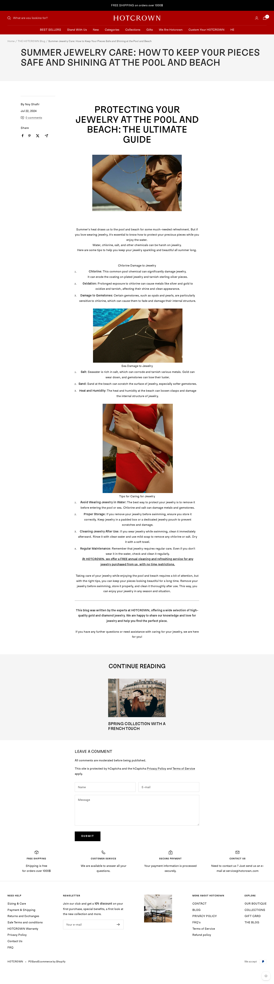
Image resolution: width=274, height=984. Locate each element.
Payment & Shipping (21, 910)
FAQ (10, 947)
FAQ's (196, 922)
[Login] (256, 18)
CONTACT (199, 903)
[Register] (118, 924)
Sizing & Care (16, 903)
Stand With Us (77, 29)
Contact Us (14, 941)
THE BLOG (252, 922)
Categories (112, 29)
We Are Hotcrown (170, 29)
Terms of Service (183, 768)
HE (232, 29)
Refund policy (201, 935)
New (96, 29)
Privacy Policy (156, 768)
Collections (132, 29)
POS (31, 961)
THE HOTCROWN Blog (31, 41)
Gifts (149, 29)
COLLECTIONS (255, 910)
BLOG (196, 910)
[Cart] (265, 18)
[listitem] (22, 135)
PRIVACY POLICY (204, 916)
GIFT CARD (253, 916)
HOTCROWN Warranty (22, 928)
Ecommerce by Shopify (51, 961)
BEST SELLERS (50, 29)
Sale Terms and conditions (25, 922)
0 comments (34, 117)
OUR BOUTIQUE (256, 903)
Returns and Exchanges (23, 916)
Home (11, 41)
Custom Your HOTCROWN (206, 29)
